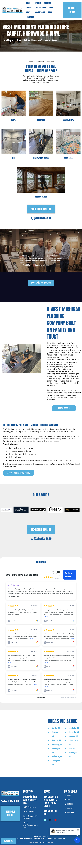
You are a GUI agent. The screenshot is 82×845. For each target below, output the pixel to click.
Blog (50, 12)
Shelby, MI (56, 728)
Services (37, 3)
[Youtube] (55, 820)
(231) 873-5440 (43, 218)
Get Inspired (41, 7)
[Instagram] (50, 820)
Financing (30, 17)
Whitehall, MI (57, 756)
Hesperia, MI (73, 732)
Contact (29, 7)
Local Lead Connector (45, 842)
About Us (47, 3)
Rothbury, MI (57, 744)
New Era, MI (56, 740)
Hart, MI (71, 748)
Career (29, 12)
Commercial (40, 12)
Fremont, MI (73, 736)
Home (28, 3)
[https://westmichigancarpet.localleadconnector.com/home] (10, 793)
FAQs (51, 7)
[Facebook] (45, 820)
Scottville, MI (73, 728)
